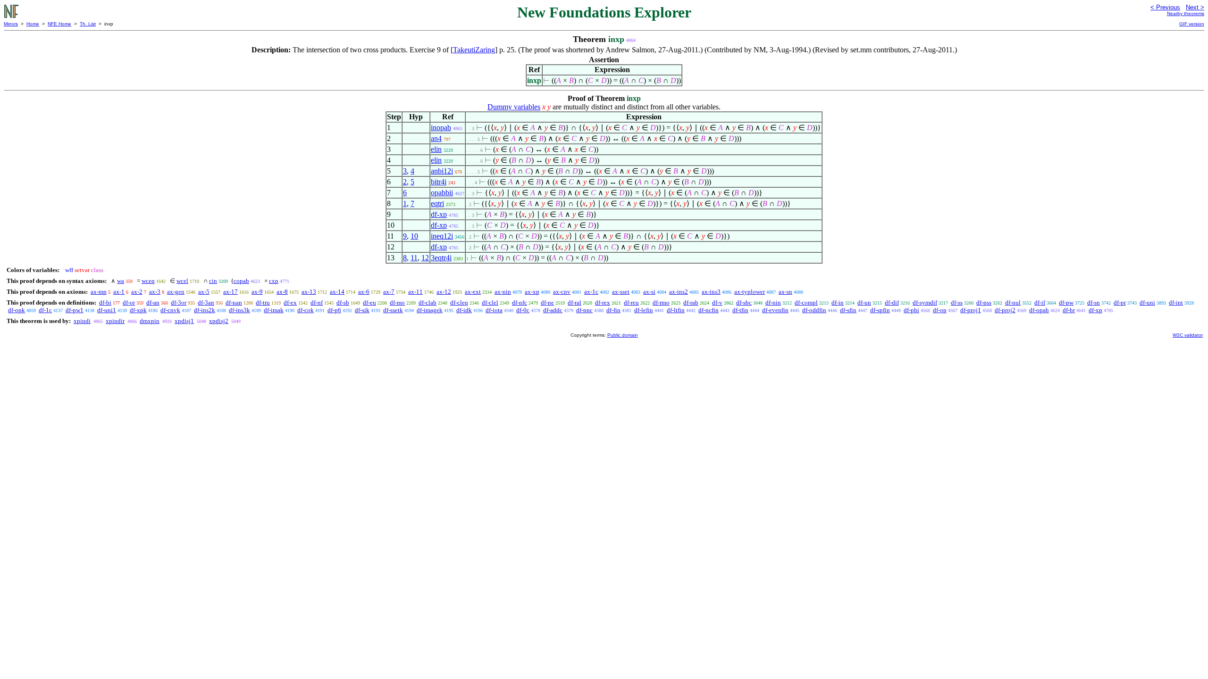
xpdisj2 (218, 320)
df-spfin (880, 310)
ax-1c (591, 291)
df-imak (274, 310)
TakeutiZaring (474, 50)
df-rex (602, 302)
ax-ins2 (678, 291)
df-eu (369, 302)
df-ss (957, 302)
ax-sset (620, 291)
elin (436, 149)
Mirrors (11, 23)
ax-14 (337, 291)
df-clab (427, 302)
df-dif (892, 302)
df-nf (316, 302)
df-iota (494, 310)
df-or (129, 302)
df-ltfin (676, 310)
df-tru (263, 302)
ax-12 (443, 291)
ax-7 (388, 291)
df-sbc (744, 302)
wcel (182, 280)
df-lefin (643, 310)
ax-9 (257, 291)
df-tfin (740, 310)
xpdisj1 (184, 320)
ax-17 (230, 291)
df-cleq (459, 302)
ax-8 (282, 291)
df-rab (690, 302)
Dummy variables (513, 107)
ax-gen (176, 291)
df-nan (234, 302)
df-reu (631, 302)
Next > (1195, 7)
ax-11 (415, 291)
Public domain (622, 335)
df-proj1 (970, 310)
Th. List (88, 23)
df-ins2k (204, 310)
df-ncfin (708, 310)
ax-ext (473, 291)
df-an (152, 302)
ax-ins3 (711, 291)
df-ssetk (393, 310)
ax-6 (363, 291)
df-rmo (661, 302)
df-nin (773, 302)
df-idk (464, 310)
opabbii (442, 193)
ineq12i (442, 236)
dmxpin (149, 320)
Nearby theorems (1185, 13)
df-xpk (138, 310)
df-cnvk (170, 310)
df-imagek (430, 310)
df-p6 (334, 310)
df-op (940, 310)
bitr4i (438, 182)
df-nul (1013, 302)
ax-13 (309, 291)
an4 (436, 138)
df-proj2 (1005, 310)
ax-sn (785, 291)
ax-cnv (561, 291)
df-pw (1066, 302)
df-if (1039, 302)
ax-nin (503, 291)
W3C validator (1188, 335)
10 (414, 236)
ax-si (649, 291)
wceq (148, 280)
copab (241, 280)
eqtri (437, 203)
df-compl (806, 302)
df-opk (16, 310)
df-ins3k (239, 310)
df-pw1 (75, 310)
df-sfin (848, 310)
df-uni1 (106, 310)
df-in (837, 302)
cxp (273, 280)
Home (32, 23)
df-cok (305, 310)
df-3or (178, 302)
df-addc (552, 310)
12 (425, 258)
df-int (1176, 302)
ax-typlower (749, 291)
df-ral (574, 302)
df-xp (439, 214)
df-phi (911, 310)
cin (213, 280)
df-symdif (925, 302)
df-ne (547, 302)
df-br (1069, 310)
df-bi (105, 302)
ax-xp (532, 291)
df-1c (45, 310)
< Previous (1165, 7)
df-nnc (584, 310)
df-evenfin (775, 310)
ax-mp (99, 291)
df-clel (490, 302)
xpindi (82, 320)
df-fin (613, 310)
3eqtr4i (441, 258)
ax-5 (204, 291)
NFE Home (59, 23)
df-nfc (519, 302)
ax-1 (119, 291)
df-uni (1147, 302)
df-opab (1039, 310)
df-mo (397, 302)
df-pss (983, 302)
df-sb (342, 302)
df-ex (290, 302)
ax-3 (154, 291)
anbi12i (442, 171)
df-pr (1120, 302)
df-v (717, 302)
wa (120, 280)
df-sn (1093, 302)
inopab (441, 128)
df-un (864, 302)
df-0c (522, 310)
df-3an (206, 302)
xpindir (115, 320)
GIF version (1191, 23)
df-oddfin (814, 310)
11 (414, 258)
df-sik (362, 310)
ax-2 (137, 291)
